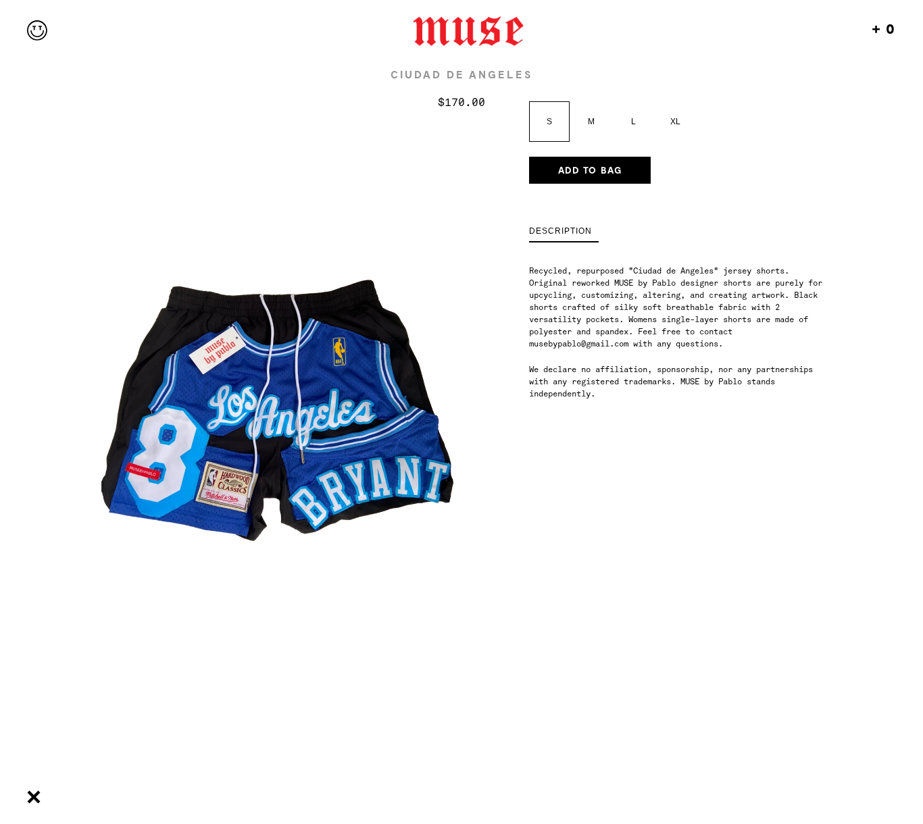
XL (675, 121)
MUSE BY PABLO (461, 31)
